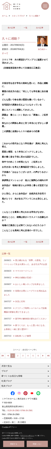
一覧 (25, 28)
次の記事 (39, 28)
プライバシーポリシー (27, 435)
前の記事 (11, 28)
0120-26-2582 (13, 410)
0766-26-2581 (27, 410)
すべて (5, 53)
